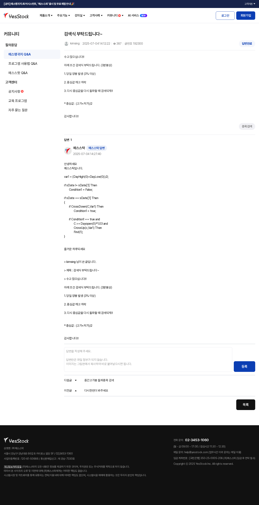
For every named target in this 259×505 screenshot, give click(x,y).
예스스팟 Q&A (17, 73)
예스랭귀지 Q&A (19, 54)
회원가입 (246, 15)
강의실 (78, 15)
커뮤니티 (112, 15)
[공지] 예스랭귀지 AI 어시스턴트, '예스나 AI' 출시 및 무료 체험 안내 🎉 (39, 3)
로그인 (225, 15)
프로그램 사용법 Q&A (22, 64)
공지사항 (14, 91)
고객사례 (95, 15)
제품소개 (45, 15)
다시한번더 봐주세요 (96, 390)
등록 (244, 366)
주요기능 (62, 15)
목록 (246, 405)
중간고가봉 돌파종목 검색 (99, 380)
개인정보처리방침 (12, 466)
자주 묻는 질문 (18, 110)
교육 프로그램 (17, 101)
